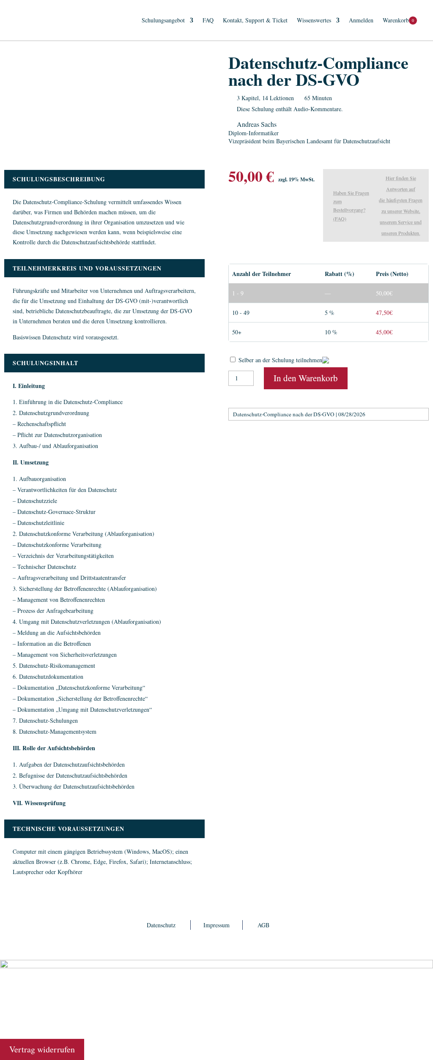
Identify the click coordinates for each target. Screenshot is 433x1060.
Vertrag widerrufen (42, 1049)
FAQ (208, 20)
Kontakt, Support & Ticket (255, 20)
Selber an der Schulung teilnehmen (280, 360)
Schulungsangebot (163, 20)
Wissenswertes (314, 20)
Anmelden (361, 20)
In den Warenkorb (306, 378)
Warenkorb (396, 20)
